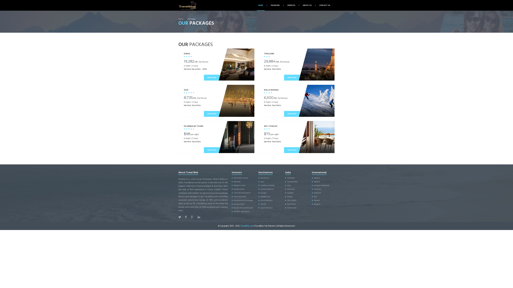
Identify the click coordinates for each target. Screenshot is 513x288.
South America (267, 207)
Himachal (291, 189)
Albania (317, 177)
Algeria (317, 181)
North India (291, 207)
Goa (289, 185)
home (180, 19)
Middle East (265, 196)
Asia (262, 181)
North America (267, 200)
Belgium (317, 204)
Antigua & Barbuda (321, 185)
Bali (315, 196)
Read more (211, 77)
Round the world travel (243, 207)
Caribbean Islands (267, 185)
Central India (292, 181)
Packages (275, 5)
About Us (307, 5)
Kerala (289, 196)
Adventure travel (241, 177)
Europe (263, 192)
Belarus (317, 200)
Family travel (239, 189)
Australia (317, 189)
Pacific (263, 204)
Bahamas (317, 192)
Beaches (237, 181)
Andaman (291, 177)
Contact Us (324, 5)
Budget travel (239, 185)
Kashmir (290, 192)
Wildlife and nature (241, 211)
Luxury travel (239, 204)
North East (291, 204)
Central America (267, 189)
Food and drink (240, 196)
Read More (211, 114)
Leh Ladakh (291, 200)
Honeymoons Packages (243, 200)
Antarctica (265, 177)
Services (291, 5)
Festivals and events (242, 192)
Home (260, 5)
